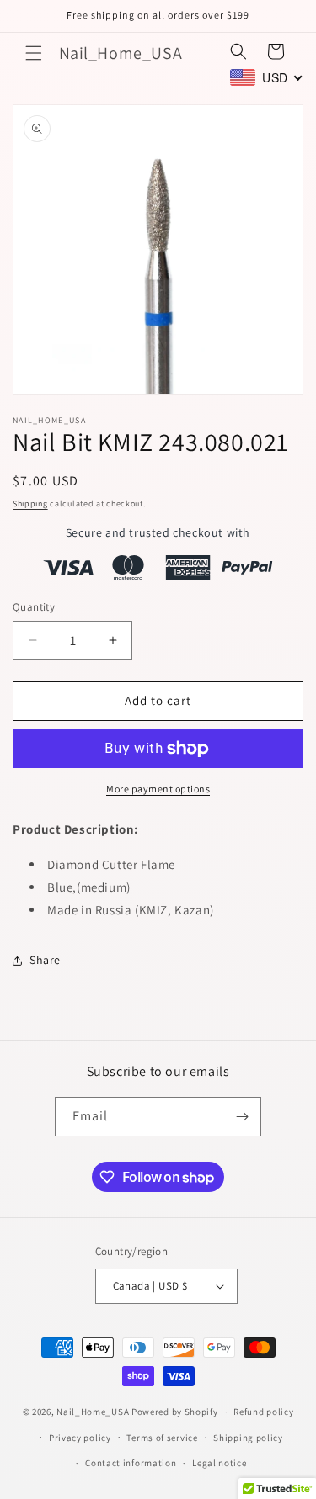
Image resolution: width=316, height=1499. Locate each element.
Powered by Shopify (174, 1411)
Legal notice (219, 1463)
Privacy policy (80, 1437)
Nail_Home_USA (92, 1411)
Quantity (34, 607)
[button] (33, 53)
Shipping (30, 503)
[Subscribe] (241, 1116)
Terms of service (161, 1437)
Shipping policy (248, 1437)
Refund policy (263, 1411)
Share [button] (45, 959)
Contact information (130, 1463)
